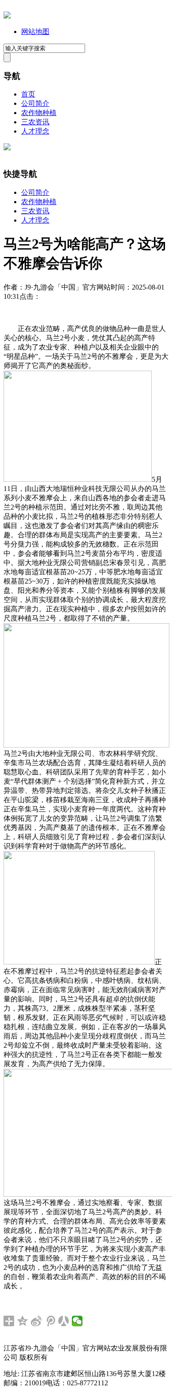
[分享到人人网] (63, 1321)
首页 (28, 94)
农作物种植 (38, 112)
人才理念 (35, 131)
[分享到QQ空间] (22, 1321)
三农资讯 (35, 122)
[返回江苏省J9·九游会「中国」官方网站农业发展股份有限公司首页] (7, 16)
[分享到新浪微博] (36, 1321)
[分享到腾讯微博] (50, 1321)
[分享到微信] (77, 1321)
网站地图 (35, 31)
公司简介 (35, 103)
